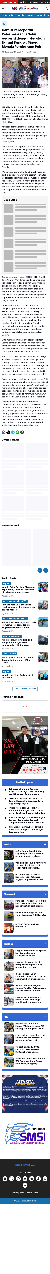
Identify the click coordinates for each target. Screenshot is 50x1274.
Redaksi (29, 1193)
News (34, 1201)
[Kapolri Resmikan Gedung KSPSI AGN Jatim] (43, 675)
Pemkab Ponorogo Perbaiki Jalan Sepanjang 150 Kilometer (30, 914)
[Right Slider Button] (47, 15)
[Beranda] (4, 23)
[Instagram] (18, 1178)
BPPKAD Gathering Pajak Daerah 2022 (27, 925)
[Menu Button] (3, 8)
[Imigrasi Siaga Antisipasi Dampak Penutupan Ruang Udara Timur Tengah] (9, 966)
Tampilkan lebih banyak (25, 689)
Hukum (30, 15)
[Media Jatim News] (25, 8)
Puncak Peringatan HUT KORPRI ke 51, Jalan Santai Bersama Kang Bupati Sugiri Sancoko (30, 903)
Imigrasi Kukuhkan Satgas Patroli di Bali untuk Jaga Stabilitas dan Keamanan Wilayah (28, 1000)
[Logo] (25, 1165)
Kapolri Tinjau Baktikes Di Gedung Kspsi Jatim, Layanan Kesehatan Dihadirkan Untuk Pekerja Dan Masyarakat (18, 590)
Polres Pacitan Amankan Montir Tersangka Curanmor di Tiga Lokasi (17, 660)
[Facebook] (3, 432)
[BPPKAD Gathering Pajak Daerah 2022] (9, 928)
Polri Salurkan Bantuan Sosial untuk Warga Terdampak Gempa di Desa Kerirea (18, 607)
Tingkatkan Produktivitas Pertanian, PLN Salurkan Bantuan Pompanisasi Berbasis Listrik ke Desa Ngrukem (27, 1049)
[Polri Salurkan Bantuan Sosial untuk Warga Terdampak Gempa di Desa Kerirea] (43, 605)
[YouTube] (25, 1178)
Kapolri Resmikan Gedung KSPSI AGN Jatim (17, 676)
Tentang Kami (18, 1193)
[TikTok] (38, 1178)
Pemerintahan (8, 15)
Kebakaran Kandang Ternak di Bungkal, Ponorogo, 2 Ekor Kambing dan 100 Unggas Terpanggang (17, 642)
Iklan (36, 1193)
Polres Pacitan (9, 654)
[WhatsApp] (17, 432)
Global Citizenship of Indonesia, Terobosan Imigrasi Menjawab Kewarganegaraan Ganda (30, 976)
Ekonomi (41, 15)
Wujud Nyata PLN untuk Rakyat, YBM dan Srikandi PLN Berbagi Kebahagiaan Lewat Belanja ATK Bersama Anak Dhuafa (29, 1026)
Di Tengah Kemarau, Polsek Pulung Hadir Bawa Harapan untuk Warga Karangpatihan (26, 829)
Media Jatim (26, 1201)
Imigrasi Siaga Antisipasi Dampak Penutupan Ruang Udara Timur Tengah (28, 965)
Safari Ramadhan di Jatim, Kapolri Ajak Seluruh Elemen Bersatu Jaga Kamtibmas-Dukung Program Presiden (29, 854)
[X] (8, 432)
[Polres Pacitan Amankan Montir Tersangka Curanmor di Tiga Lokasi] (43, 657)
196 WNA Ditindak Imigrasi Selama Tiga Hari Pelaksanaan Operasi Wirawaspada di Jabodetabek (30, 988)
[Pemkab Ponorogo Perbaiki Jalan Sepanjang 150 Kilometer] (9, 916)
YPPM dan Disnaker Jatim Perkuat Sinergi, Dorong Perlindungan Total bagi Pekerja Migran (26, 801)
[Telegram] (13, 432)
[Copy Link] (22, 432)
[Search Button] (46, 8)
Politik (21, 15)
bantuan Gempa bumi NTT (14, 601)
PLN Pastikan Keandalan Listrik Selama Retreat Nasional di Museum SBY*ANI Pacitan (30, 1038)
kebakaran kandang (12, 636)
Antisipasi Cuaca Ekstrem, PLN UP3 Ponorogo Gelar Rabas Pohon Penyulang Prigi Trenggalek (30, 1061)
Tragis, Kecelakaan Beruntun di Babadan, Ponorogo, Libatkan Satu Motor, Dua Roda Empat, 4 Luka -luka (27, 810)
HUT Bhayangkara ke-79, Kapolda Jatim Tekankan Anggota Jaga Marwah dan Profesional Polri (29, 877)
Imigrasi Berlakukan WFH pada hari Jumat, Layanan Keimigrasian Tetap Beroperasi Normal (30, 953)
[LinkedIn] (45, 1178)
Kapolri (6, 583)
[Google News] (31, 1178)
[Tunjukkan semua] (44, 844)
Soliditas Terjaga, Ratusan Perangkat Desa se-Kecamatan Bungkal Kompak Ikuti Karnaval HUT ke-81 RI (27, 820)
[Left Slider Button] (40, 570)
